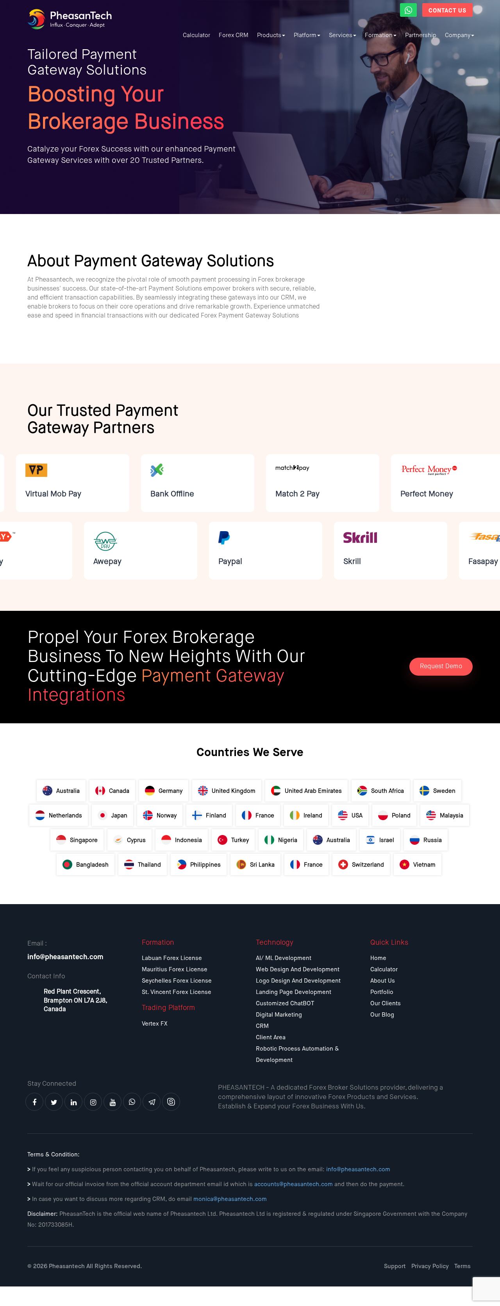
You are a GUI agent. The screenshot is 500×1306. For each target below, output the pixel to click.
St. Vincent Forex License (176, 992)
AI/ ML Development (283, 958)
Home (378, 958)
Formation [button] (379, 35)
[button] (408, 10)
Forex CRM (233, 35)
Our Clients (385, 1003)
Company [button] (457, 35)
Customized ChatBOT (285, 1003)
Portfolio (381, 992)
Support (395, 1266)
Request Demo (441, 667)
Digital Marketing (279, 1015)
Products (269, 35)
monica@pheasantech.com (230, 1199)
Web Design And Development (297, 969)
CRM (262, 1026)
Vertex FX (155, 1024)
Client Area (271, 1037)
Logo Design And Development (298, 981)
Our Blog (382, 1015)
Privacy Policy (430, 1266)
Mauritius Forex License (174, 969)
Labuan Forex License (172, 958)
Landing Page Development (293, 992)
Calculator (196, 35)
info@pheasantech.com (65, 957)
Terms (462, 1266)
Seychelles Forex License (177, 981)
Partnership (420, 35)
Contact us (447, 11)
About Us (382, 981)
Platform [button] (305, 35)
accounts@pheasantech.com (293, 1184)
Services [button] (340, 35)
